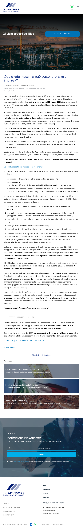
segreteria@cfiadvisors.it (51, 513)
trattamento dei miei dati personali (21, 461)
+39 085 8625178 (49, 510)
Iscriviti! (41, 454)
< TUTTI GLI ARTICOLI (63, 33)
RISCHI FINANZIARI (8, 515)
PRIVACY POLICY (58, 524)
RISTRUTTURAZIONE (9, 511)
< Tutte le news (9, 347)
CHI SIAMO (46, 489)
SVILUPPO (6, 503)
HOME (45, 485)
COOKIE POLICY (44, 524)
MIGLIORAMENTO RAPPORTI (11, 507)
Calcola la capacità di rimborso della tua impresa (24, 167)
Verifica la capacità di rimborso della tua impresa (24, 340)
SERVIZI (45, 493)
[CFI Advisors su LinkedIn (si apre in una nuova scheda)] (31, 524)
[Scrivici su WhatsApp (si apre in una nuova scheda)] (72, 7)
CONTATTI (46, 497)
